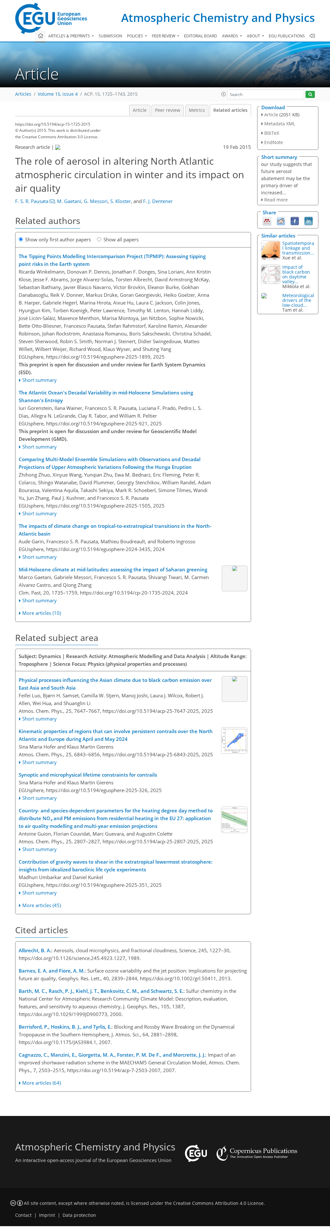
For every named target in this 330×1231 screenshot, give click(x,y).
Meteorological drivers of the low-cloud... (298, 300)
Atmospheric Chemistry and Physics (218, 17)
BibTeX (271, 133)
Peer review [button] (164, 36)
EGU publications (287, 36)
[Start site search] (310, 94)
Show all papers (121, 239)
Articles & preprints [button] (69, 36)
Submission (110, 36)
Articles (23, 94)
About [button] (254, 36)
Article (140, 110)
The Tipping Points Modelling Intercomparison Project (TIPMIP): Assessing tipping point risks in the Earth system (112, 260)
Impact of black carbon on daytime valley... (296, 274)
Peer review (167, 110)
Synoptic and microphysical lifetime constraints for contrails (88, 774)
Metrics (197, 110)
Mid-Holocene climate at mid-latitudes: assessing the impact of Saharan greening (113, 569)
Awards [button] (230, 36)
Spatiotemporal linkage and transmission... (298, 248)
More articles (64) (41, 1083)
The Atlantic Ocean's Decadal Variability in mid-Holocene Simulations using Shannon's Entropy (106, 396)
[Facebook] (294, 221)
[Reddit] (281, 221)
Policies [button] (135, 36)
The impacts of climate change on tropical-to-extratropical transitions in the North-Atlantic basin (115, 530)
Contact (23, 1215)
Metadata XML (279, 124)
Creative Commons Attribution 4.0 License (218, 1203)
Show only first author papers (58, 239)
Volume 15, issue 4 (58, 94)
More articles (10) (41, 613)
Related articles (230, 110)
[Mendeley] (267, 221)
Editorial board (200, 36)
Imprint (47, 1215)
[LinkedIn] (308, 221)
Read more (276, 200)
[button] (223, 94)
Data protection (79, 1215)
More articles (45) (41, 905)
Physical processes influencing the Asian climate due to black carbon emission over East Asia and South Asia (115, 684)
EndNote (273, 142)
